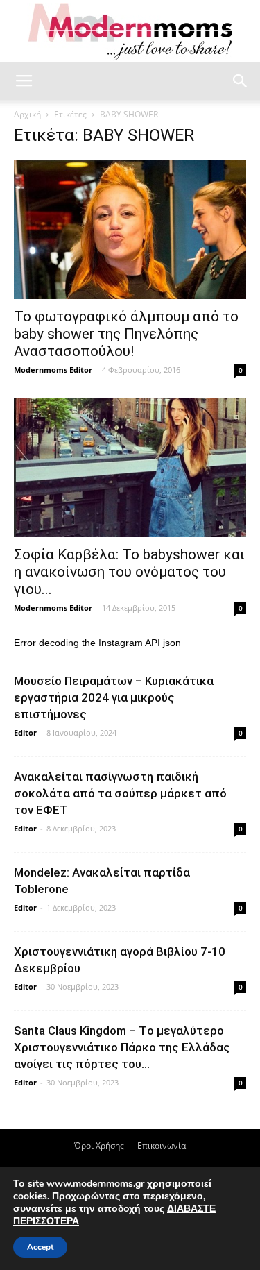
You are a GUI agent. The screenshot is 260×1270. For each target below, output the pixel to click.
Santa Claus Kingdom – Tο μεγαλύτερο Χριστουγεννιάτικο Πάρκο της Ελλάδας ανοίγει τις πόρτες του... (122, 1047)
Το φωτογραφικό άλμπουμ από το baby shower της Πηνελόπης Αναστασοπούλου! (126, 333)
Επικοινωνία (161, 1145)
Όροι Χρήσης (99, 1145)
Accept (40, 1247)
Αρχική (27, 114)
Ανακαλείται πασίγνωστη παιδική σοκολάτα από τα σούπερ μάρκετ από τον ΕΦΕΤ (120, 793)
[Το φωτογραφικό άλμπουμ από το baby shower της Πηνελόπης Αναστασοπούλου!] (130, 229)
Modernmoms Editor (53, 369)
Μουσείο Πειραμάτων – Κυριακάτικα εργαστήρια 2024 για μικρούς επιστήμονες (114, 697)
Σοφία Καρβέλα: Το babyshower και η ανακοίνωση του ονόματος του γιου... (129, 572)
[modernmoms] (130, 32)
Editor (25, 732)
